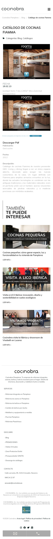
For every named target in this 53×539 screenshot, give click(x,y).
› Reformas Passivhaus (13, 422)
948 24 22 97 (10, 477)
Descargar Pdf (11, 142)
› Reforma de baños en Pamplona (17, 403)
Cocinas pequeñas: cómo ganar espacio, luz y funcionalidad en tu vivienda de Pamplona (24, 253)
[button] (49, 9)
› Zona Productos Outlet (13, 451)
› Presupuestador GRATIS (14, 456)
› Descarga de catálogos (13, 460)
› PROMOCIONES (11, 442)
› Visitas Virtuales (11, 447)
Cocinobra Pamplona (10, 18)
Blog (23, 18)
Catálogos (28, 38)
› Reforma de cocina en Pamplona (17, 399)
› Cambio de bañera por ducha (16, 408)
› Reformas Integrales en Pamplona (17, 394)
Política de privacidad (34, 518)
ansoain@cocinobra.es (13, 483)
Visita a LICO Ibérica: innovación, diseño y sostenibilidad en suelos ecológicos (22, 296)
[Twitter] (28, 527)
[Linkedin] (32, 527)
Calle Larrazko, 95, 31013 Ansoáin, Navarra (21, 473)
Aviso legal (21, 518)
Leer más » (7, 260)
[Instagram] (21, 527)
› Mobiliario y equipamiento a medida (18, 412)
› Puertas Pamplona (12, 417)
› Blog (7, 438)
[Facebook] (25, 527)
